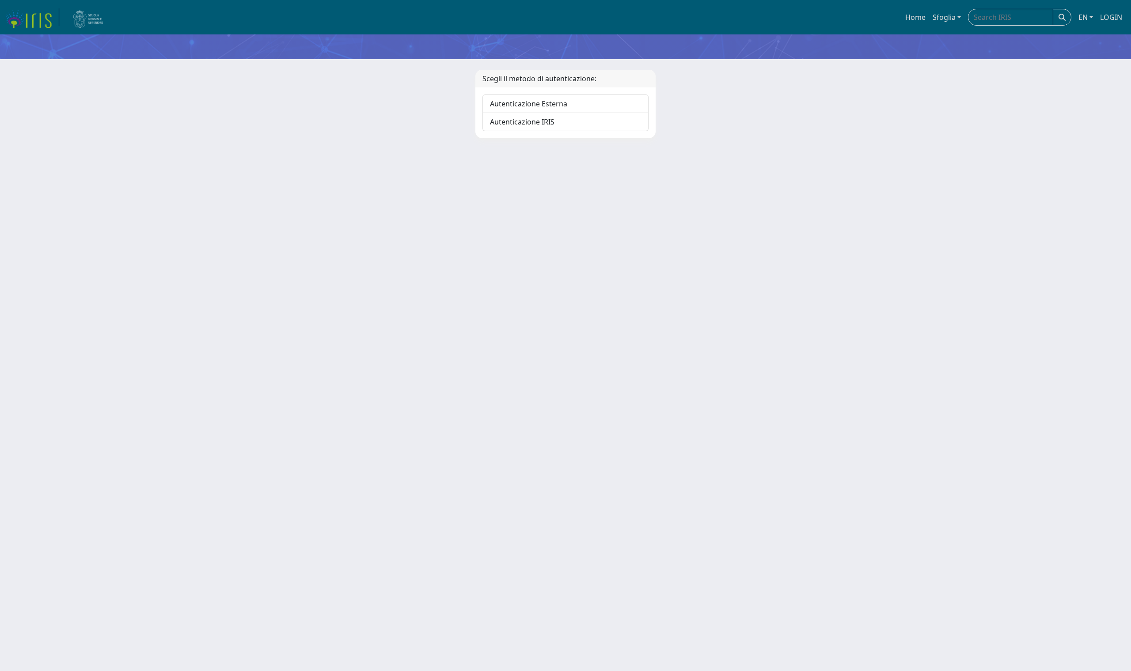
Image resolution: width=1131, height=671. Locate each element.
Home (915, 17)
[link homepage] (32, 17)
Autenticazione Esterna (528, 104)
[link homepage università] (88, 17)
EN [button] (1083, 17)
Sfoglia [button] (944, 17)
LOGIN (1111, 17)
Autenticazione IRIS (522, 122)
